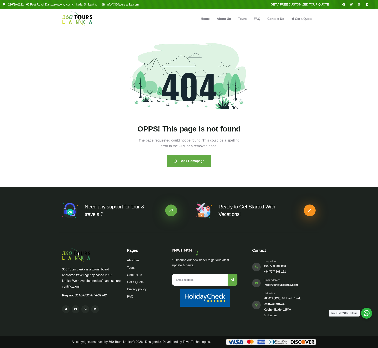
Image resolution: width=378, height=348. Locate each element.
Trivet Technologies (196, 341)
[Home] (77, 19)
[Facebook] (343, 4)
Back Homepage (191, 161)
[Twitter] (351, 4)
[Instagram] (359, 4)
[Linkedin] (366, 4)
